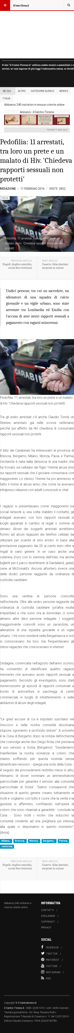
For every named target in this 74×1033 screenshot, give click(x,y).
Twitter (52, 953)
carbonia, (7, 846)
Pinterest (52, 959)
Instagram (53, 972)
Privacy (46, 927)
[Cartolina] (37, 120)
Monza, (34, 840)
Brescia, (20, 840)
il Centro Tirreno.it (14, 1008)
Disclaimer (48, 916)
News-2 (63, 91)
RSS (48, 978)
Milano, (6, 840)
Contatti (47, 910)
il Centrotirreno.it (27, 1002)
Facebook (52, 947)
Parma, (63, 840)
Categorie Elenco (42, 91)
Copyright (48, 921)
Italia (6, 98)
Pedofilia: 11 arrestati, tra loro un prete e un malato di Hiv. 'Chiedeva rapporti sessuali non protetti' (36, 160)
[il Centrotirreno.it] (21, 5)
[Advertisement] (37, 29)
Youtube (52, 966)
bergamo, (49, 840)
